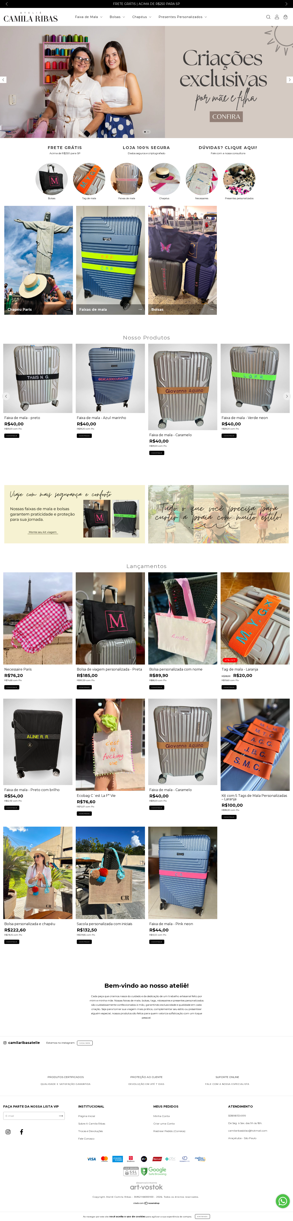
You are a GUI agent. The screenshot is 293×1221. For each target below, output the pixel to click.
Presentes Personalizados (181, 17)
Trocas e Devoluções (90, 1131)
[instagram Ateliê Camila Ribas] (8, 1132)
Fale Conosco (86, 1138)
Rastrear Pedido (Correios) (169, 1131)
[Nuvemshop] (146, 1204)
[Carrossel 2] (146, 82)
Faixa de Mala (87, 17)
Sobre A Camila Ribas (91, 1123)
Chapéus (140, 17)
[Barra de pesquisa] (268, 17)
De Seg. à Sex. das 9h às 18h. (245, 1123)
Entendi (202, 1216)
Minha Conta (161, 1116)
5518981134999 (237, 1115)
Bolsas (116, 17)
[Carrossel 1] (74, 514)
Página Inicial (86, 1116)
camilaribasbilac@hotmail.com (247, 1130)
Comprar (11, 436)
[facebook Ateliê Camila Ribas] (21, 1132)
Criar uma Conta (164, 1123)
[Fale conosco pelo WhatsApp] (283, 1201)
